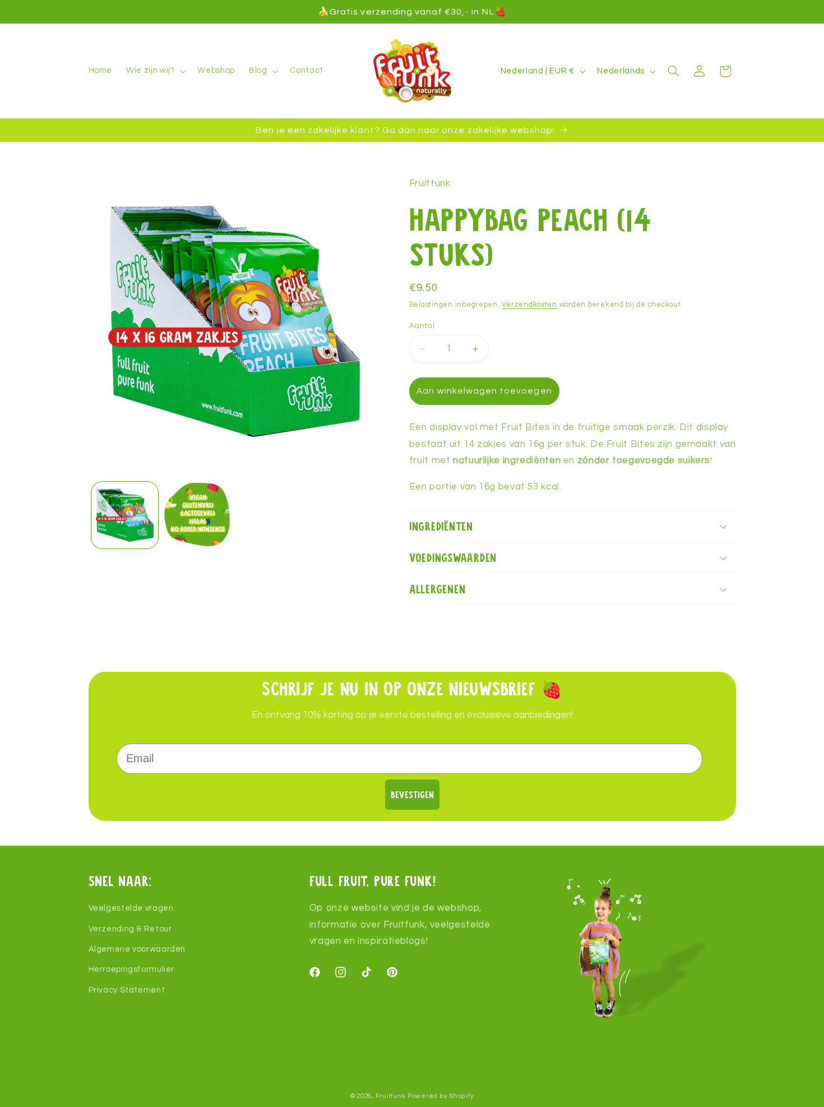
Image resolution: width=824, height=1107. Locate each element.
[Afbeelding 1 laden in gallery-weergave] (124, 515)
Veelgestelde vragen (131, 908)
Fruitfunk (391, 1096)
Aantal (422, 326)
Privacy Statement (127, 990)
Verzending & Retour (130, 929)
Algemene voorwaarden (137, 949)
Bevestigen (412, 794)
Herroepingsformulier (132, 969)
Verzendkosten (529, 304)
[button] (155, 71)
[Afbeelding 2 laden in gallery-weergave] (197, 515)
